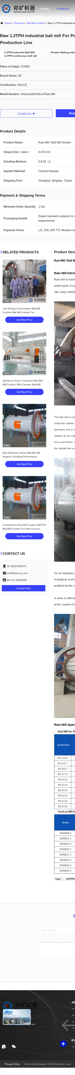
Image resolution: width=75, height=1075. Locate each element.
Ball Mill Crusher (36, 23)
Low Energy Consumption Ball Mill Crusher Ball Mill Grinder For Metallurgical (21, 312)
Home (45, 9)
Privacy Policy (12, 1064)
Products (63, 9)
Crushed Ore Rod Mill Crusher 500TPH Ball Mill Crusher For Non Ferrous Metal (24, 529)
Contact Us (25, 113)
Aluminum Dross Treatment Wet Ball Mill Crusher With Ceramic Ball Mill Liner (23, 384)
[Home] (18, 8)
